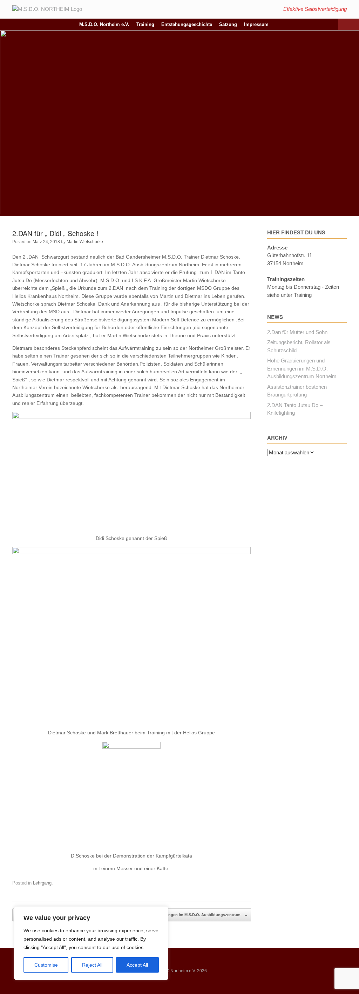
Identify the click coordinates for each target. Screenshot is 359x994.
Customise (46, 965)
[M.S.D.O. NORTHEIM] (47, 9)
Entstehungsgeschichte (186, 24)
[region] (91, 943)
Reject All (92, 965)
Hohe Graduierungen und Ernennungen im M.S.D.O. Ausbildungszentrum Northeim (302, 368)
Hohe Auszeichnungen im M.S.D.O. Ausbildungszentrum (191, 915)
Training (145, 24)
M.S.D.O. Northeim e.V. (104, 24)
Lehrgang (42, 883)
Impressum (256, 24)
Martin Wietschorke (85, 241)
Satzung (228, 24)
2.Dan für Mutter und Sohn (297, 332)
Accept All (137, 965)
